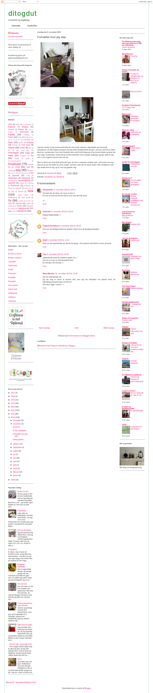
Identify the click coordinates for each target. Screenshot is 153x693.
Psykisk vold (126, 320)
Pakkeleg (30, 183)
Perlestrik (12, 281)
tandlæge (11, 206)
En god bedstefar (137, 411)
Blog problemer (127, 215)
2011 (13, 414)
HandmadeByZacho (130, 302)
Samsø (20, 191)
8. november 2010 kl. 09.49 (70, 226)
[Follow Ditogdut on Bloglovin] (17, 95)
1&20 (124, 425)
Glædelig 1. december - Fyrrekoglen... (136, 118)
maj (14, 461)
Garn (10, 142)
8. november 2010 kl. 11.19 (58, 240)
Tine (44, 254)
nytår (28, 175)
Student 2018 (135, 224)
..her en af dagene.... (130, 238)
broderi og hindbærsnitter (128, 408)
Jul (32, 155)
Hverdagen (13, 153)
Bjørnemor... (127, 114)
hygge (27, 153)
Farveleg (134, 56)
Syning (18, 203)
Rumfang (126, 270)
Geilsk (10, 269)
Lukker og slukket (128, 47)
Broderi (21, 129)
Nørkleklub (26, 178)
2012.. (19, 659)
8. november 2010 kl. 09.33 (62, 212)
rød (32, 188)
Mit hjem (30, 170)
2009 (13, 480)
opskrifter (11, 183)
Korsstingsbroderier (14, 161)
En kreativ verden (129, 194)
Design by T (127, 178)
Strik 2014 (23, 195)
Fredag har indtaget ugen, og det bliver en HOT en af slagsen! (137, 78)
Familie (11, 134)
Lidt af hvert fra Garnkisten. (128, 212)
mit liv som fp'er (16, 173)
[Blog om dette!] (70, 173)
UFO (31, 208)
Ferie (19, 137)
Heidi (45, 240)
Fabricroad (12, 266)
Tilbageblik (29, 206)
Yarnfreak (12, 301)
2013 (13, 407)
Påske (10, 188)
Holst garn (12, 273)
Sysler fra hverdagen (131, 162)
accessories (27, 124)
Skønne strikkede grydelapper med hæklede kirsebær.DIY (137, 200)
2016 (17, 124)
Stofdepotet (12, 293)
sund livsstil (25, 197)
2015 (13, 400)
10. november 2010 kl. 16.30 (66, 273)
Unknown (47, 212)
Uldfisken (12, 297)
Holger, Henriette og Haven (130, 71)
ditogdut (22, 13)
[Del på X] (72, 173)
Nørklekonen (127, 54)
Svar (44, 204)
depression (24, 132)
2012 (13, 410)
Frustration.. (13, 549)
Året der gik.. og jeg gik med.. (20, 644)
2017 (13, 393)
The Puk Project (129, 286)
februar (16, 472)
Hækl (10, 155)
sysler (28, 203)
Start (76, 328)
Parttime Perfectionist (131, 105)
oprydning (11, 180)
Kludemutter (48, 190)
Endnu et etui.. (23, 491)
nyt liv (26, 173)
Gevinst (15, 145)
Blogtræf (11, 129)
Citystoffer (12, 262)
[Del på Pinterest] (76, 173)
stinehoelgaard (128, 146)
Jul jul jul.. (17, 427)
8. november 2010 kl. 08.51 (64, 190)
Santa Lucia (135, 240)
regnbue (18, 188)
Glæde (11, 147)
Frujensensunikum (51, 226)
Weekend (60, 177)
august (16, 451)
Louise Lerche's (129, 391)
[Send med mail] (68, 173)
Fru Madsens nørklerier (132, 375)
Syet (10, 203)
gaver (21, 142)
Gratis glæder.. (18, 439)
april (15, 465)
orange (21, 183)
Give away (26, 145)
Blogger (88, 688)
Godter (22, 148)
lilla (9, 167)
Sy (55, 177)
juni (14, 458)
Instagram (23, 156)
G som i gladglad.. (20, 430)
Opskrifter (32, 25)
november (17, 424)
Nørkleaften (12, 178)
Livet (17, 167)
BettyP (10, 250)
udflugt (13, 208)
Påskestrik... (22, 511)
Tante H (125, 359)
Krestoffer (12, 277)
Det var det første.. (24, 530)
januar (15, 475)
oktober (16, 444)
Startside (16, 25)
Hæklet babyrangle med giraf (136, 331)
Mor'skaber (126, 222)
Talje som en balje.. (25, 625)
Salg (12, 191)
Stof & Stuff (12, 289)
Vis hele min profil (15, 36)
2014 (10, 124)
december (17, 420)
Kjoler (27, 158)
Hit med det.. (22, 584)
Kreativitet (49, 177)
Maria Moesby (48, 273)
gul (9, 150)
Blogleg (25, 127)
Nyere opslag (44, 328)
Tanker (19, 206)
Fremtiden (27, 140)
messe (10, 170)
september (17, 447)
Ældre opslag (108, 328)
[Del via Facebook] (74, 173)
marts (15, 468)
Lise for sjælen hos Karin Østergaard (136, 182)
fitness (31, 137)
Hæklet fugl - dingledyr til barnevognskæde (137, 379)
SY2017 (28, 201)
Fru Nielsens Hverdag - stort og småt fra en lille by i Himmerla (132, 43)
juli (14, 454)
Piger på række (136, 91)
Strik (30, 191)
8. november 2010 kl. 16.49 (58, 254)
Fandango (26, 135)
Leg (29, 164)
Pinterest (27, 186)
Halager (125, 327)
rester (26, 188)
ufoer (13, 211)
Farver (10, 137)
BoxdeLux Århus (14, 254)
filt (25, 137)
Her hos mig (22, 150)
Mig (18, 170)
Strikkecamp (12, 197)
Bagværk (11, 127)
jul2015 (17, 158)
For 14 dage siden (128, 107)
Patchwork (15, 186)
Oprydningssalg (24, 180)
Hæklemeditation (137, 288)
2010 (13, 417)
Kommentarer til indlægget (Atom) (81, 336)
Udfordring (22, 208)
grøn (29, 148)
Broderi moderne (15, 258)
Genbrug (29, 142)
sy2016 (20, 201)
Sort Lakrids (13, 285)
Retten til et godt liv (130, 318)
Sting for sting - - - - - (130, 130)
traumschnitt (127, 254)
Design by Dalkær (129, 343)
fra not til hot (15, 140)
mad (28, 167)
